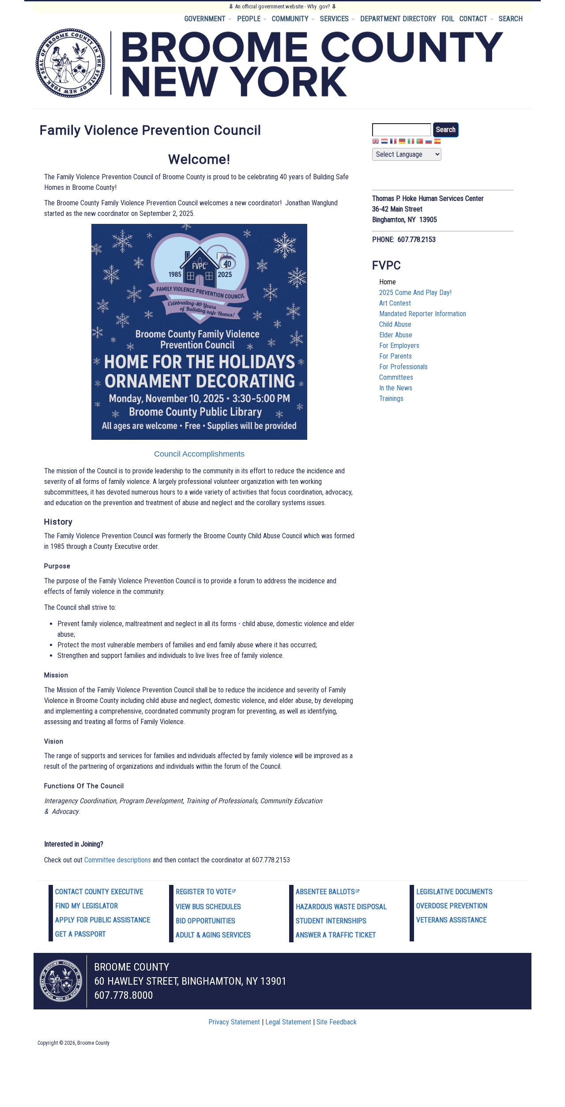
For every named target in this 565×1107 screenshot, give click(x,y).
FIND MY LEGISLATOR (86, 906)
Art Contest (395, 303)
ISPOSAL (374, 907)
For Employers (399, 345)
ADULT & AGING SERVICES (213, 935)
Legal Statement (288, 1022)
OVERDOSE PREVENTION (451, 906)
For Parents (395, 356)
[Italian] (410, 142)
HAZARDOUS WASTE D (328, 907)
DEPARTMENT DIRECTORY (398, 19)
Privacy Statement (234, 1022)
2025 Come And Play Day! (415, 292)
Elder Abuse (395, 335)
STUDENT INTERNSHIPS (331, 921)
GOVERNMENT (206, 19)
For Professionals (403, 367)
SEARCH (511, 19)
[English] (375, 142)
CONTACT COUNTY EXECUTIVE (99, 892)
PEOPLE (249, 19)
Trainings (391, 398)
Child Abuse (395, 324)
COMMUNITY (291, 19)
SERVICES (335, 19)
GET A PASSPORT (80, 934)
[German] (402, 142)
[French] (393, 142)
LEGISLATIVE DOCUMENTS (454, 892)
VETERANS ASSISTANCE (451, 920)
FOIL (447, 19)
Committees (396, 377)
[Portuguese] (419, 142)
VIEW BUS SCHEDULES (208, 907)
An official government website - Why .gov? (282, 6)
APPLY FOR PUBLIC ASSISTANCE (102, 920)
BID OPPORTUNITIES (205, 921)
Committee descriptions (117, 860)
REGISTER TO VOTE (203, 892)
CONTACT (474, 19)
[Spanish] (437, 142)
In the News (395, 388)
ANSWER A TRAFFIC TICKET (336, 935)
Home (387, 282)
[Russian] (428, 142)
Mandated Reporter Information (422, 314)
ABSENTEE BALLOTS (325, 892)
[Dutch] (384, 142)
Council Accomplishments (199, 454)
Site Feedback (336, 1022)
